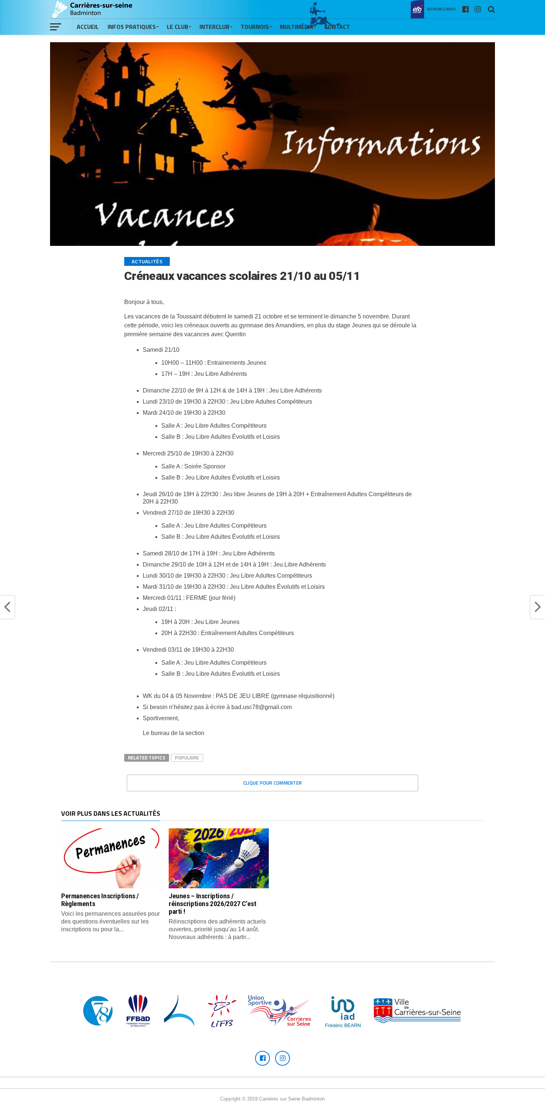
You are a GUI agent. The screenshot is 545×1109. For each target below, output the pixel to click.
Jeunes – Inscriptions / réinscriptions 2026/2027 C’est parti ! (212, 904)
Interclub (214, 26)
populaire (187, 757)
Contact (337, 26)
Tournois (255, 26)
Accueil (88, 26)
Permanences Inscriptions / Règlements (100, 900)
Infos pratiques (132, 26)
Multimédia (296, 26)
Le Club (177, 26)
